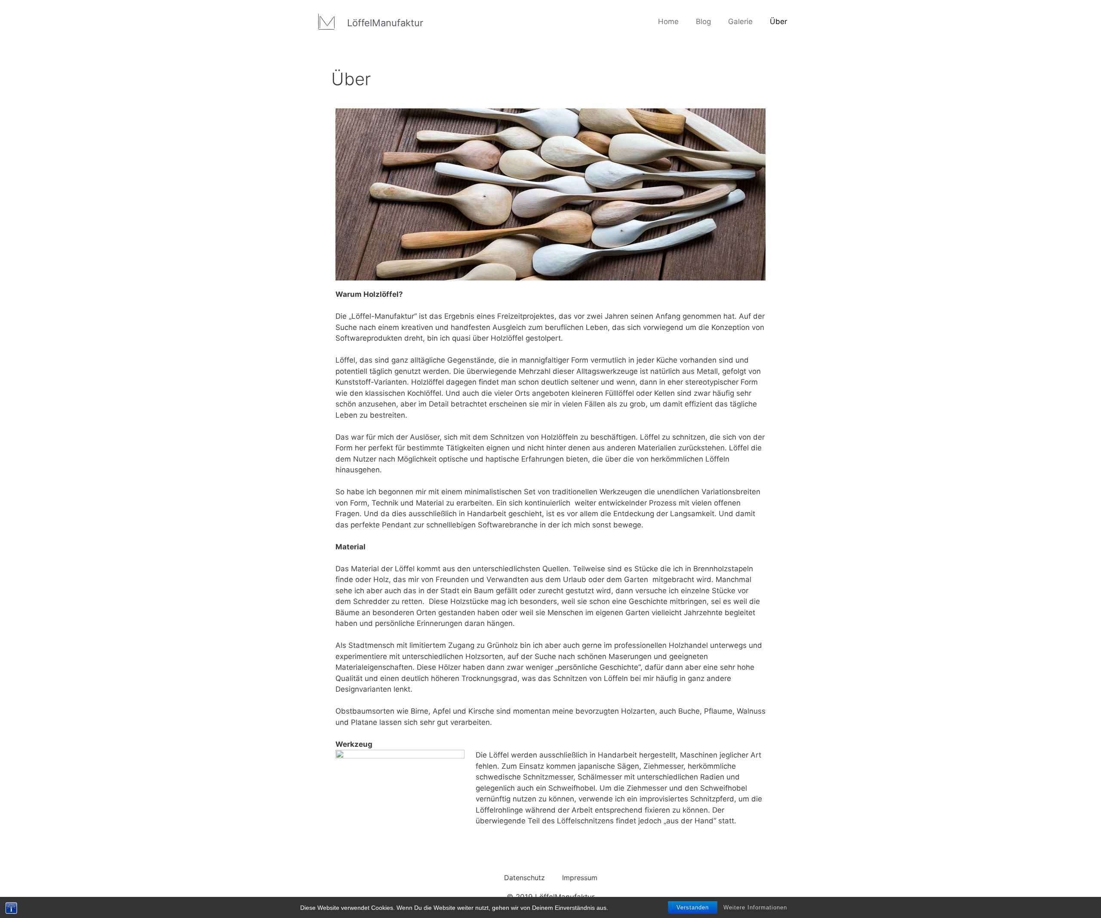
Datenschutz (524, 877)
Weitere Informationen (755, 907)
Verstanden (693, 907)
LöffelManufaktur (385, 22)
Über (778, 21)
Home (668, 21)
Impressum (579, 877)
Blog (703, 21)
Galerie (740, 21)
